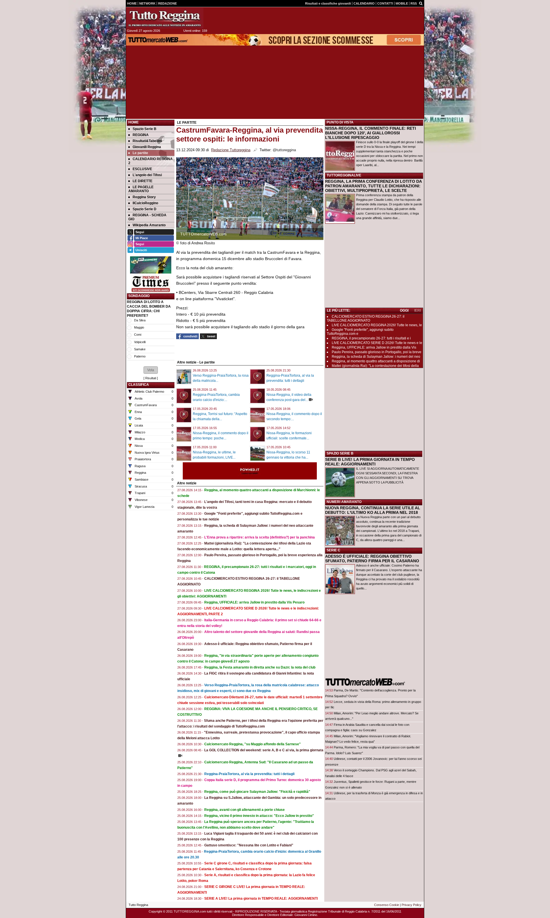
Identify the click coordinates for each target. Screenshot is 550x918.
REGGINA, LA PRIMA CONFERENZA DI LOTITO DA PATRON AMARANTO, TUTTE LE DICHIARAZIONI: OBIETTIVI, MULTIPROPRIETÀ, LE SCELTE (373, 186)
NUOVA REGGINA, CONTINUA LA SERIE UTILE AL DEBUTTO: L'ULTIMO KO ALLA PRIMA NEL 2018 (372, 510)
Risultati (150, 378)
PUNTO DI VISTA (340, 122)
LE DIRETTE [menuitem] (142, 181)
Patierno (140, 356)
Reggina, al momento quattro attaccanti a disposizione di (376, 361)
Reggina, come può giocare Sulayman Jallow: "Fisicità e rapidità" (257, 792)
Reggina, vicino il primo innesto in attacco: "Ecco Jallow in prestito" (259, 816)
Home (133, 122)
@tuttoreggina (284, 150)
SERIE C (333, 550)
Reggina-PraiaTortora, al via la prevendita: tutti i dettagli (249, 774)
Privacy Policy (411, 905)
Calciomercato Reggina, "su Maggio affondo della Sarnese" (252, 744)
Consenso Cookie (386, 905)
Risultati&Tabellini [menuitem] (147, 141)
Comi (137, 334)
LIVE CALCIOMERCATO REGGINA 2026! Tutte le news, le (377, 325)
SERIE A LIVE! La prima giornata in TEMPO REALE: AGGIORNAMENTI (261, 899)
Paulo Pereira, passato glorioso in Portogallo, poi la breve (376, 352)
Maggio (139, 327)
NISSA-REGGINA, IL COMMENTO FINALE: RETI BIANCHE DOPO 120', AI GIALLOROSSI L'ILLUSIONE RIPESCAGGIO (370, 133)
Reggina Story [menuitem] (144, 197)
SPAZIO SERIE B (340, 453)
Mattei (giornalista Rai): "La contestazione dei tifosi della (375, 366)
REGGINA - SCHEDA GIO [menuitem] (147, 217)
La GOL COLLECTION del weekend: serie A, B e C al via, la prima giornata (263, 750)
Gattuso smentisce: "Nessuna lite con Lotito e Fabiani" (248, 845)
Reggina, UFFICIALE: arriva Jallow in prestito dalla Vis (374, 347)
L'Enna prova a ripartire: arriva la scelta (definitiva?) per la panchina (259, 537)
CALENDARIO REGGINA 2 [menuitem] (150, 161)
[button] (151, 370)
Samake (140, 349)
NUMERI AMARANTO (344, 502)
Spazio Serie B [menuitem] (144, 129)
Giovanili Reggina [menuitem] (147, 147)
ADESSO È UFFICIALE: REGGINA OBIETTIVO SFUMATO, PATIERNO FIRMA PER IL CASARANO (372, 558)
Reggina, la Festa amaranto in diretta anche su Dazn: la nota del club (259, 667)
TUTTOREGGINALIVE (344, 175)
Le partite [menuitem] (140, 153)
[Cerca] (421, 3)
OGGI (404, 310)
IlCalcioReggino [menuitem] (145, 203)
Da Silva (140, 320)
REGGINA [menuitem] (141, 135)
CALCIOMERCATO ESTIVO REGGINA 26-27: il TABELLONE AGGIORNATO (365, 318)
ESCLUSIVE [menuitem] (142, 169)
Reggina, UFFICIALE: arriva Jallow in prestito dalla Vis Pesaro (254, 602)
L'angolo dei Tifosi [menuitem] (147, 175)
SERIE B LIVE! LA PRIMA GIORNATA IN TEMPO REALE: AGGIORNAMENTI (370, 461)
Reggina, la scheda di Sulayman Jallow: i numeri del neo (376, 357)
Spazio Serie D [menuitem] (144, 209)
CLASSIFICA (138, 385)
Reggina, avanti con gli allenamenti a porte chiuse (244, 810)
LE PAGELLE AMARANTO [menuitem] (141, 189)
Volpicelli (140, 342)
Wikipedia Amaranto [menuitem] (149, 225)
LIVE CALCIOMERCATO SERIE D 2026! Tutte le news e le (377, 343)
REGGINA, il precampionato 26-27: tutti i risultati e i (371, 338)
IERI (417, 310)
